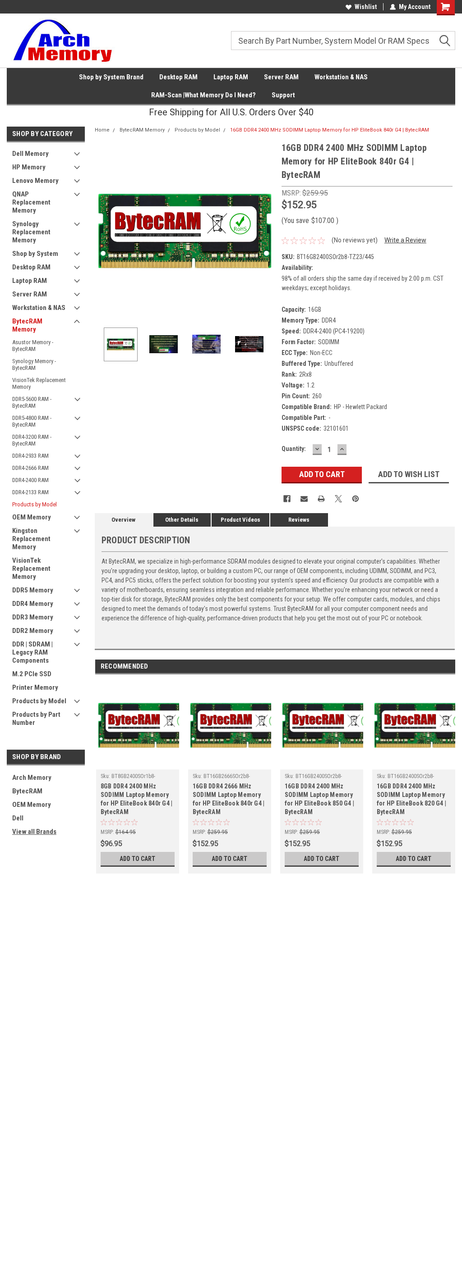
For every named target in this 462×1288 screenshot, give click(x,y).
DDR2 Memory (32, 631)
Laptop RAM (230, 77)
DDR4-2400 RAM (30, 480)
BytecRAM (27, 791)
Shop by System (35, 254)
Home (102, 130)
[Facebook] (287, 498)
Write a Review (405, 240)
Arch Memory (31, 778)
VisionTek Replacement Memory (39, 383)
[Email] (304, 498)
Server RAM (281, 77)
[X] (338, 498)
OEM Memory (31, 517)
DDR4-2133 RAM (30, 492)
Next (266, 231)
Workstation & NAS (341, 77)
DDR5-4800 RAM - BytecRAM (31, 421)
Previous (104, 231)
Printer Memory (35, 687)
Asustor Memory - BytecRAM (32, 345)
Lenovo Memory (35, 181)
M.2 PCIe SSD (31, 674)
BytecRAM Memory (27, 325)
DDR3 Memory (32, 617)
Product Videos (240, 519)
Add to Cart (137, 858)
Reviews (299, 519)
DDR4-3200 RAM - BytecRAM (31, 440)
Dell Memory (30, 154)
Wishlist (366, 6)
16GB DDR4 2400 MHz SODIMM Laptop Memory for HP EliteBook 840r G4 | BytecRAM (329, 130)
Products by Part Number (36, 718)
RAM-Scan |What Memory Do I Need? (203, 95)
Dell (17, 818)
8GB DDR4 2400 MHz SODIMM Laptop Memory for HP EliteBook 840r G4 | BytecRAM (137, 799)
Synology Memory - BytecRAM (34, 364)
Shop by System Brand (111, 77)
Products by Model (34, 504)
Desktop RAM (178, 77)
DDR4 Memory (32, 604)
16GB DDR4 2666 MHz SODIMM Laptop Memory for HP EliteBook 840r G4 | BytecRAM (229, 799)
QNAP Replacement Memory (31, 202)
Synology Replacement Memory (31, 232)
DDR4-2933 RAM (30, 455)
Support (283, 95)
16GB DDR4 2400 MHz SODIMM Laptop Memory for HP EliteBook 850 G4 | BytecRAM (319, 799)
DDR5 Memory (32, 590)
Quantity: (294, 448)
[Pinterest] (355, 498)
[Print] (321, 498)
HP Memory (29, 167)
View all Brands (34, 832)
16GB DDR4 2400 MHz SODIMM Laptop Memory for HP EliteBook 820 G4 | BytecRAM (411, 799)
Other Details (182, 519)
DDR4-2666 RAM (30, 467)
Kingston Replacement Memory (31, 539)
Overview (123, 519)
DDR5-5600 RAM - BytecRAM (31, 402)
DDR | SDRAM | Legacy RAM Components (32, 652)
